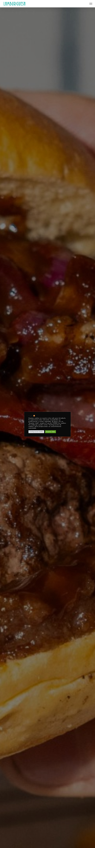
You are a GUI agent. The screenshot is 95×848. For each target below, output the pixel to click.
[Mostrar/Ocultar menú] (90, 4)
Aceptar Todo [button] (50, 431)
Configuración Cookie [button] (36, 431)
